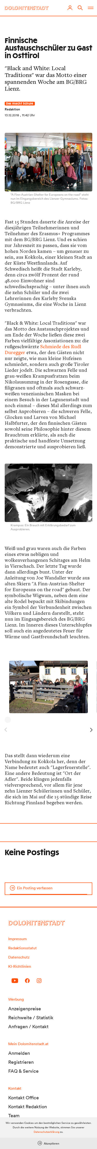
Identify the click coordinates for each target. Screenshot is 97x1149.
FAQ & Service (23, 1071)
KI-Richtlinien (19, 966)
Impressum (17, 938)
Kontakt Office (23, 1097)
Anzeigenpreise (24, 1008)
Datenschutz (18, 957)
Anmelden (19, 1053)
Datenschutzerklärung (46, 1132)
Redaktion (12, 109)
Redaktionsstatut (22, 948)
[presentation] (92, 728)
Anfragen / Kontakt (28, 1026)
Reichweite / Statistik (30, 1017)
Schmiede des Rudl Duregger (43, 349)
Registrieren (21, 1062)
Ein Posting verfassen (35, 888)
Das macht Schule (19, 103)
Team (14, 1115)
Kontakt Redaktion (27, 1106)
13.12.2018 (12, 115)
